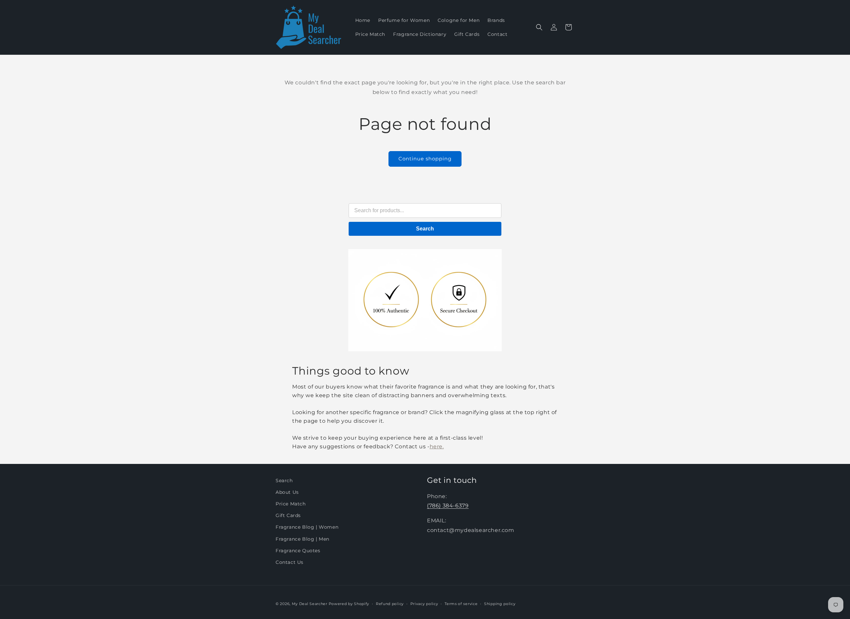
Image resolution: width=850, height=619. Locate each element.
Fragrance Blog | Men (302, 539)
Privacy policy (424, 603)
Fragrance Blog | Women (307, 527)
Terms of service (461, 603)
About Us (287, 492)
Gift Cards (288, 516)
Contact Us (289, 562)
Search (425, 228)
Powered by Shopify (349, 603)
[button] (539, 27)
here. (437, 446)
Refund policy (390, 603)
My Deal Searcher (309, 603)
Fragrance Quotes (298, 551)
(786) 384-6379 (447, 506)
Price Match (291, 504)
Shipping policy (500, 603)
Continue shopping (425, 158)
